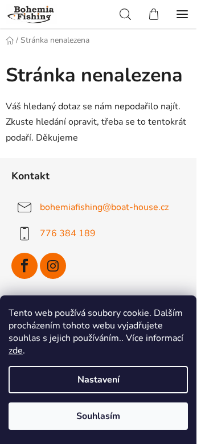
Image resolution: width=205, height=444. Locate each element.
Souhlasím (98, 416)
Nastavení (98, 379)
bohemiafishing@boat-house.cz (104, 206)
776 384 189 (68, 233)
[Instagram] (53, 266)
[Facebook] (24, 266)
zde (16, 350)
